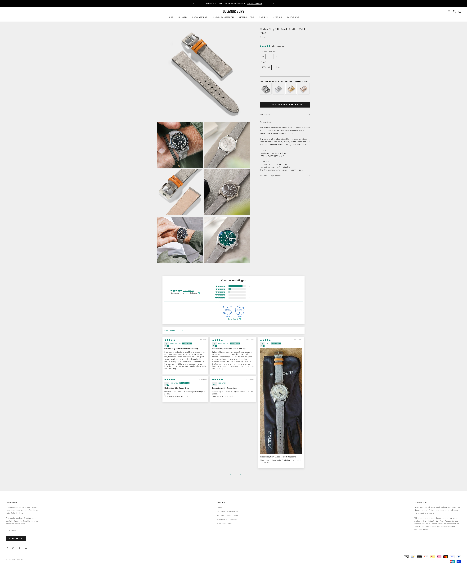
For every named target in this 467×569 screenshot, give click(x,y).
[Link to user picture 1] (281, 401)
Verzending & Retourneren (227, 515)
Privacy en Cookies (224, 523)
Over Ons (277, 17)
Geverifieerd (233, 319)
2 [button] (230, 474)
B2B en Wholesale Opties (227, 511)
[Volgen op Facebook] (7, 548)
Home (170, 17)
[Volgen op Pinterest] (19, 548)
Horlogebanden (200, 17)
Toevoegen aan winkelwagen (285, 105)
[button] (265, 46)
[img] (169, 340)
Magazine (263, 17)
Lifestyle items (246, 17)
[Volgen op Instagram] (13, 548)
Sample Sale (293, 17)
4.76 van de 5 (188, 291)
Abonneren (16, 538)
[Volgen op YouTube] (26, 548)
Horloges (182, 17)
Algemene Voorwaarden (227, 519)
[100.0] (227, 310)
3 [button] (234, 474)
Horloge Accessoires (223, 17)
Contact (220, 507)
